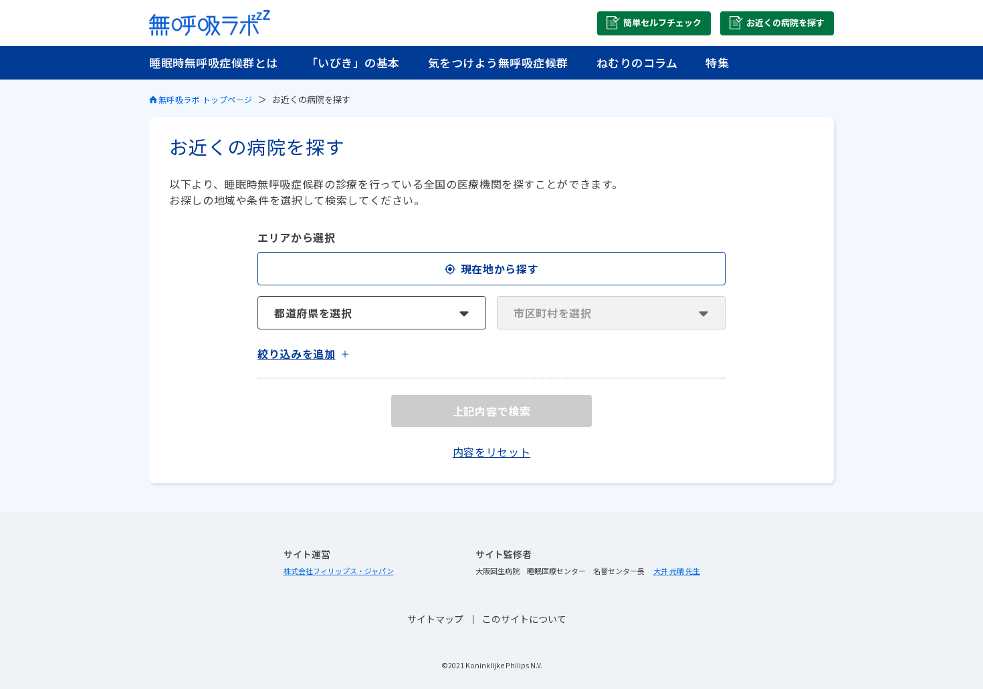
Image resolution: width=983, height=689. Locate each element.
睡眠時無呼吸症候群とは (213, 62)
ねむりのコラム (637, 62)
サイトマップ (435, 619)
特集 (717, 62)
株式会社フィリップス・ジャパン (339, 570)
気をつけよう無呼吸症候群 (498, 62)
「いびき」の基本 (353, 62)
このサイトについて (524, 619)
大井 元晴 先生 (676, 570)
